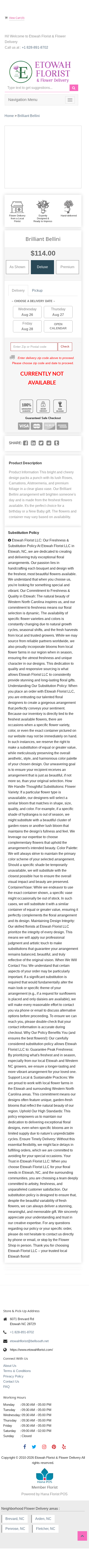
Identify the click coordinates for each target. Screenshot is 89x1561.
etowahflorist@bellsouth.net (29, 1341)
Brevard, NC (14, 1519)
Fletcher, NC (45, 1529)
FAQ (6, 1386)
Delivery (18, 290)
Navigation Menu (22, 100)
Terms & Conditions (17, 1371)
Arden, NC (43, 1519)
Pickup (37, 290)
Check (65, 346)
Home (9, 116)
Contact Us (11, 1381)
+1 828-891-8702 (35, 47)
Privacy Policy (13, 1376)
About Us (9, 1365)
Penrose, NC (15, 1529)
